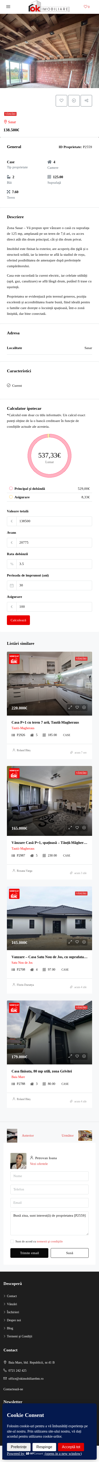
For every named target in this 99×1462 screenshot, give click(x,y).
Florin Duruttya (25, 984)
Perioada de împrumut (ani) (28, 575)
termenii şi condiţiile (50, 1241)
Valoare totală (18, 511)
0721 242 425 (17, 1370)
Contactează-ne (13, 1389)
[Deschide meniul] (8, 7)
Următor (68, 1135)
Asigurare (14, 597)
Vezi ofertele (39, 1164)
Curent (17, 385)
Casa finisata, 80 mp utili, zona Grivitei (42, 1071)
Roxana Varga (24, 870)
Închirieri (13, 1312)
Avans (11, 532)
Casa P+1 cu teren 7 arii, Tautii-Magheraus (45, 722)
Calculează (18, 620)
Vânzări (10, 114)
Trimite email (29, 1253)
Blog (10, 1328)
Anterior (28, 1135)
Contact (12, 1296)
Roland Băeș (24, 750)
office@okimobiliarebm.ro (26, 1378)
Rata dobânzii (17, 554)
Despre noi (14, 1320)
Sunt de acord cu (39, 1241)
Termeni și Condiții (19, 1336)
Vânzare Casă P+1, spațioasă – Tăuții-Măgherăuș (50, 843)
